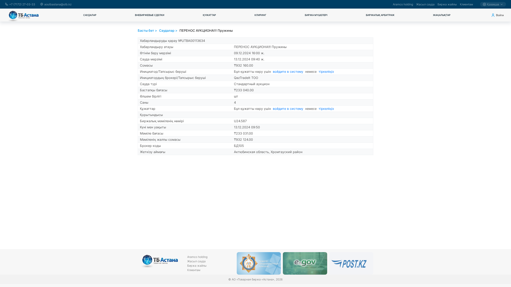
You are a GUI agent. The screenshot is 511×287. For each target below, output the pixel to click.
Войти (500, 15)
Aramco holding (403, 4)
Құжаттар (209, 15)
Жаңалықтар (442, 15)
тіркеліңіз (326, 72)
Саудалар (89, 15)
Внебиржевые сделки (149, 15)
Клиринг (260, 15)
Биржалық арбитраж (380, 15)
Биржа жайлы (447, 4)
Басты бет (146, 30)
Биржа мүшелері (316, 15)
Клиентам (466, 4)
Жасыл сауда (425, 4)
